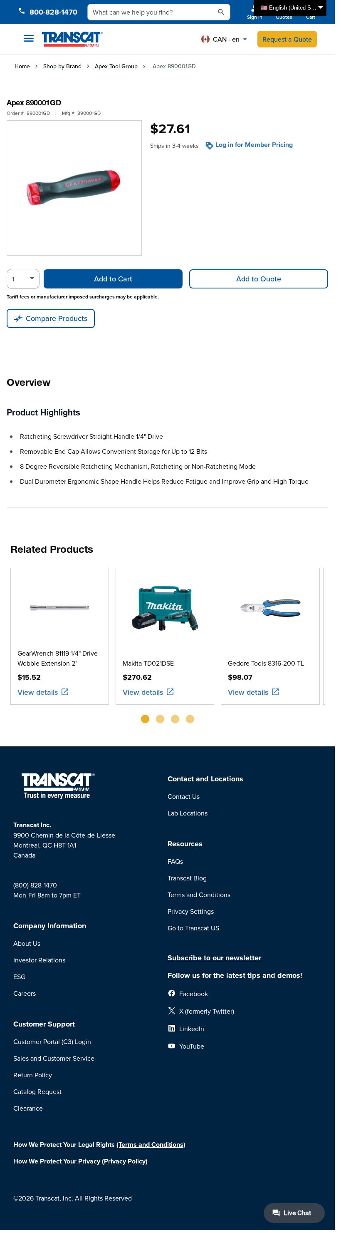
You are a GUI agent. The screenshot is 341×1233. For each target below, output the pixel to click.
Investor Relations (39, 960)
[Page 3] (175, 719)
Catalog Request (37, 1091)
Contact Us (184, 796)
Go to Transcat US (193, 927)
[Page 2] (160, 719)
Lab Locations (188, 813)
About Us (26, 943)
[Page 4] (190, 719)
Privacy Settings (191, 911)
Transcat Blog (187, 877)
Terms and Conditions (199, 894)
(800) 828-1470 (35, 885)
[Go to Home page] (72, 39)
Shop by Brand (62, 66)
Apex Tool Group (116, 66)
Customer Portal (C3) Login (52, 1041)
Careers (24, 993)
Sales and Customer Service (53, 1058)
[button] (224, 39)
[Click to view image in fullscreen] (74, 188)
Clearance (28, 1108)
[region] (167, 649)
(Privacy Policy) (125, 1161)
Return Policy (32, 1074)
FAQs (175, 861)
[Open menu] (29, 38)
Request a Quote (287, 39)
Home (22, 66)
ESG (19, 976)
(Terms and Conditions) (150, 1144)
